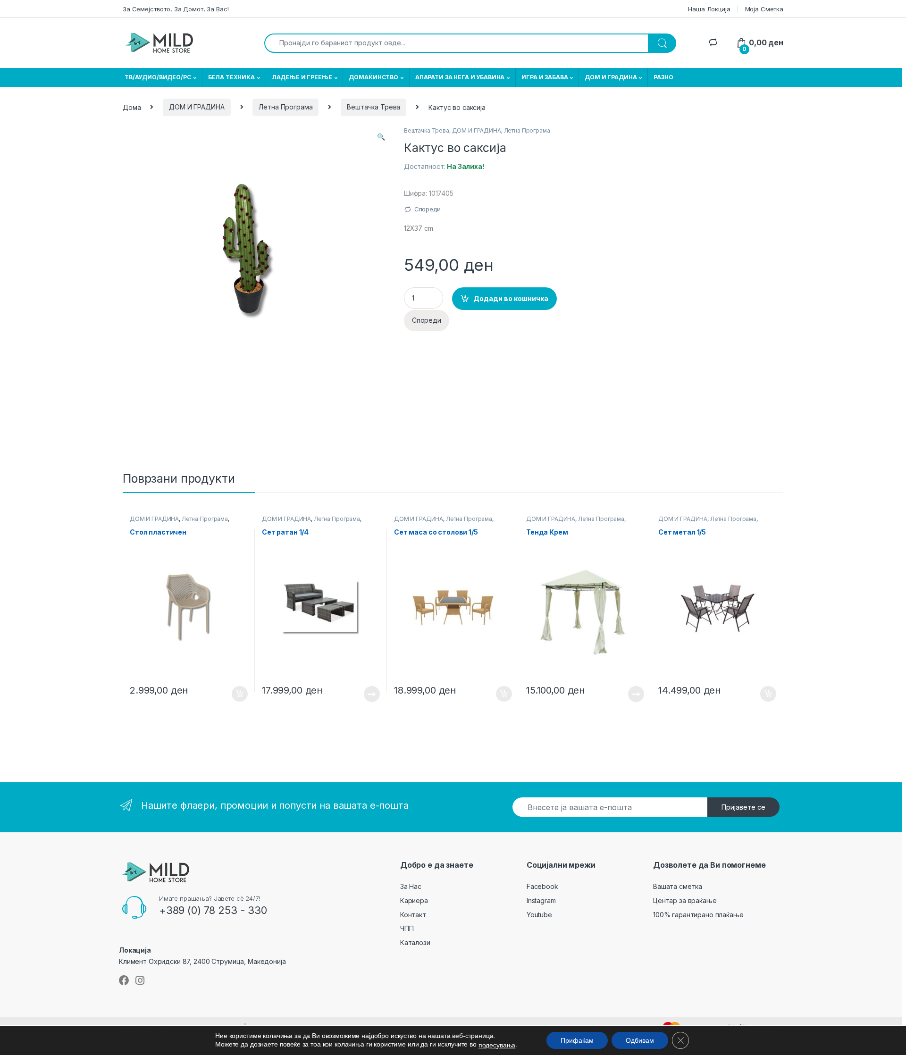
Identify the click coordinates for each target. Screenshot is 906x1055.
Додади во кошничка (510, 298)
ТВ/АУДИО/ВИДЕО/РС (158, 77)
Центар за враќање (685, 900)
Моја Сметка (764, 9)
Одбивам (640, 1040)
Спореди (427, 209)
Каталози (415, 942)
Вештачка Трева (373, 107)
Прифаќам (577, 1040)
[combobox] (456, 43)
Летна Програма (285, 107)
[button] (381, 136)
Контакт (413, 915)
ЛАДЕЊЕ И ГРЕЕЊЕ (302, 77)
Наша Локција (709, 9)
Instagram (541, 900)
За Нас (410, 886)
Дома (132, 107)
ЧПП (407, 928)
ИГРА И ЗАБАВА (544, 77)
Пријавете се (743, 807)
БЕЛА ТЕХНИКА (231, 77)
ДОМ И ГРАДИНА (611, 77)
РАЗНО (663, 77)
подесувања (497, 1045)
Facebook (542, 886)
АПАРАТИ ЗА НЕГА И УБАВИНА (460, 77)
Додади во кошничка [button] (232, 694)
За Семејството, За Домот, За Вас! (175, 9)
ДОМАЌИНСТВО (373, 77)
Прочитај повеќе (365, 694)
